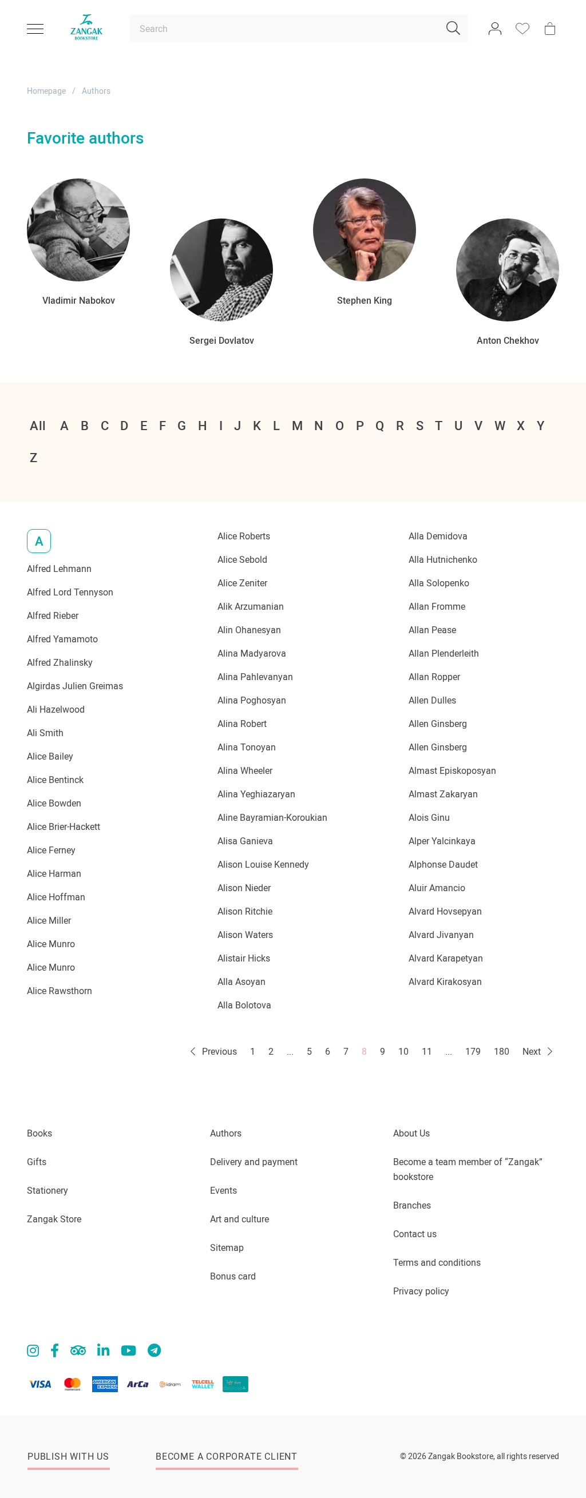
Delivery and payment (254, 1162)
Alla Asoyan (241, 981)
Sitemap (227, 1247)
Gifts (36, 1162)
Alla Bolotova (244, 1005)
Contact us (415, 1234)
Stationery (47, 1190)
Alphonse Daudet (443, 864)
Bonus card (233, 1276)
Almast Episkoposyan (452, 770)
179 (473, 1051)
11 (427, 1051)
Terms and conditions (437, 1262)
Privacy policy (421, 1291)
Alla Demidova (438, 536)
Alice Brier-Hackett (63, 826)
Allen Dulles (432, 700)
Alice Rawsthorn (59, 991)
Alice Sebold (242, 559)
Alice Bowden (54, 803)
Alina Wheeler (244, 770)
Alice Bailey (50, 756)
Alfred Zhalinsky (60, 662)
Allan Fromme (437, 606)
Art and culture (239, 1219)
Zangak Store (54, 1219)
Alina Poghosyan (251, 700)
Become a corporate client (227, 1456)
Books (39, 1133)
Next (532, 1051)
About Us (411, 1133)
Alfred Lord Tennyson (70, 592)
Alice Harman (54, 873)
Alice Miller (49, 920)
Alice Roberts (243, 536)
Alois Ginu (429, 817)
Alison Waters (245, 934)
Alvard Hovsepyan (445, 911)
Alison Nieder (244, 888)
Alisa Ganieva (245, 841)
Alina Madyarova (251, 653)
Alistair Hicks (243, 958)
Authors (225, 1133)
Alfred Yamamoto (62, 639)
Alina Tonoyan (246, 747)
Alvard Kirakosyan (445, 981)
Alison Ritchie (244, 911)
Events (223, 1190)
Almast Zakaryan (443, 794)
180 (501, 1051)
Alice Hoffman (56, 897)
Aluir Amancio (437, 888)
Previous (218, 1051)
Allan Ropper (434, 676)
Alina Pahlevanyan (255, 676)
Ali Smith (45, 733)
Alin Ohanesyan (249, 630)
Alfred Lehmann (59, 568)
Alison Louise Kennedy (263, 864)
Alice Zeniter (242, 583)
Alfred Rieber (52, 615)
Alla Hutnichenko (443, 559)
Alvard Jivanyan (441, 934)
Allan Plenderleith (444, 653)
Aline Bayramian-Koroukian (272, 817)
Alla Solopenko (439, 583)
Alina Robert (242, 723)
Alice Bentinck (55, 779)
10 (403, 1051)
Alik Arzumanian (250, 606)
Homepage (46, 91)
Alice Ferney (51, 850)
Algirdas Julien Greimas (75, 686)
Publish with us (68, 1456)
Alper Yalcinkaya (442, 841)
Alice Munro (51, 944)
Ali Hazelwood (56, 709)
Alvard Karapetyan (446, 958)
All (38, 426)
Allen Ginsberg (438, 723)
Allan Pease (432, 630)
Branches (412, 1205)
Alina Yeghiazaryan (256, 794)
